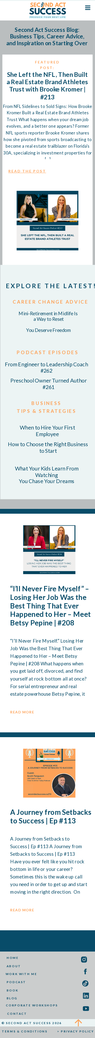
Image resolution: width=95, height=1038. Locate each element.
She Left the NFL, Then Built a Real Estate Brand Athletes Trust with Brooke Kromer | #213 (47, 85)
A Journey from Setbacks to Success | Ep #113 (50, 816)
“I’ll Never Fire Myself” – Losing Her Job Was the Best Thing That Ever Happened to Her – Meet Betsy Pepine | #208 (50, 605)
